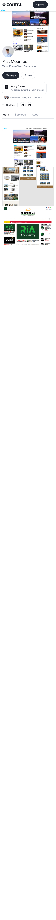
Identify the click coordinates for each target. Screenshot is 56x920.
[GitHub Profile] (22, 105)
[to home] (12, 4)
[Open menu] (52, 5)
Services (20, 114)
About (36, 114)
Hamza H (38, 97)
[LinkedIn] (29, 105)
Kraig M (25, 97)
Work (5, 114)
